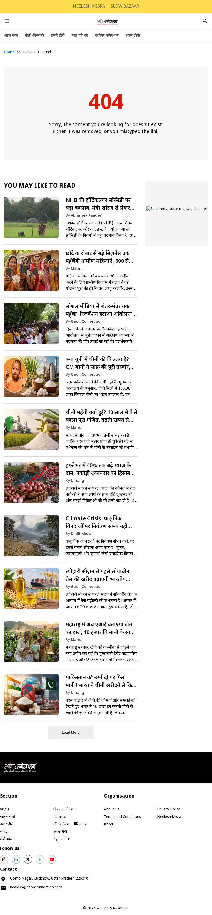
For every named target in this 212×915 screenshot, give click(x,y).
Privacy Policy (168, 809)
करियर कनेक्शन (107, 35)
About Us (111, 809)
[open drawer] (7, 21)
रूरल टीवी (133, 35)
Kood (108, 824)
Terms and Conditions (122, 817)
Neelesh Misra (169, 817)
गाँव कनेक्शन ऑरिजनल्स (70, 824)
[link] (71, 220)
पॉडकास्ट (59, 817)
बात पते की (80, 35)
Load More (71, 732)
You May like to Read (39, 186)
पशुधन (4, 809)
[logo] (107, 22)
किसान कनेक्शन (64, 809)
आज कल (11, 35)
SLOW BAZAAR (125, 6)
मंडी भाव (6, 839)
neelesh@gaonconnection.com (36, 887)
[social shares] (4, 859)
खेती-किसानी (34, 35)
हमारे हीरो (58, 35)
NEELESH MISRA (89, 6)
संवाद (3, 832)
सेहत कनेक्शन (63, 839)
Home (9, 52)
